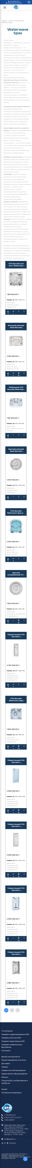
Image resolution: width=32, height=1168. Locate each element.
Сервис (4, 1067)
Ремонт (4, 1077)
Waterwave (11, 303)
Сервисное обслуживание (13, 1070)
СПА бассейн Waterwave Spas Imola (16, 700)
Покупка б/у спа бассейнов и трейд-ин (14, 1082)
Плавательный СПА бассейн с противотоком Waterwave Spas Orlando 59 (16, 636)
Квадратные (11, 307)
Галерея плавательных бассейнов (11, 1046)
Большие (10, 367)
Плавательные (12, 678)
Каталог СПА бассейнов (16, 21)
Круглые (10, 490)
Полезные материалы (11, 1093)
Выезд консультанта (10, 1057)
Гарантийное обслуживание (14, 1074)
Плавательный (12, 676)
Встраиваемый (12, 616)
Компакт (10, 430)
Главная (4, 21)
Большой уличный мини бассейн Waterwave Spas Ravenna (16, 327)
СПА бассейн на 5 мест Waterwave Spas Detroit (16, 265)
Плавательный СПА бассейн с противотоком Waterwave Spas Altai (16, 889)
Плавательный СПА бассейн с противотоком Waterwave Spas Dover (16, 953)
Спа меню (5, 1051)
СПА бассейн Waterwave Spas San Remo (16, 512)
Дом (17, 305)
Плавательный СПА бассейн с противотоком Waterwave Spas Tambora (16, 825)
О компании (7, 1031)
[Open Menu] (5, 7)
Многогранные (12, 552)
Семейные (11, 305)
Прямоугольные (13, 369)
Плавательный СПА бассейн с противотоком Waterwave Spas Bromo (16, 761)
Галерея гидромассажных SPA (15, 1034)
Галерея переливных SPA (13, 1041)
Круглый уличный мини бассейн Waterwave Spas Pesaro (16, 450)
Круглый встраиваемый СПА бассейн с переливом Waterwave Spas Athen (16, 574)
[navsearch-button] (29, 2)
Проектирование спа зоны (13, 1060)
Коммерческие (12, 614)
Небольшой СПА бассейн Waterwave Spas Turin (16, 388)
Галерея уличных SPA (11, 1038)
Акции (4, 1089)
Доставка (5, 1063)
